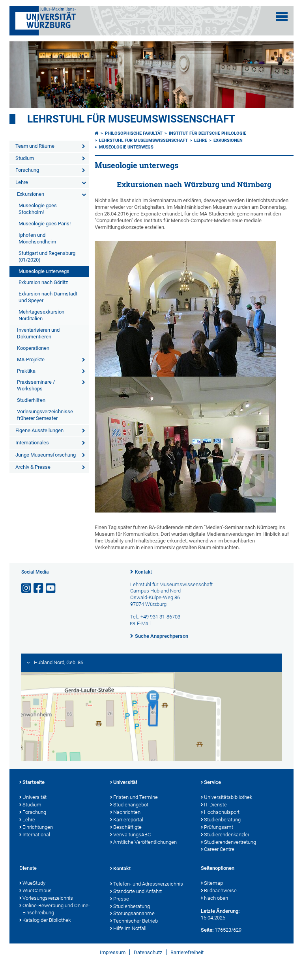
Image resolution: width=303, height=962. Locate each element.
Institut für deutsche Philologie (207, 133)
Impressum (112, 952)
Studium (24, 158)
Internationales (32, 443)
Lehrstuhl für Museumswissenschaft (131, 119)
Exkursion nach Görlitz (43, 282)
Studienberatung (222, 820)
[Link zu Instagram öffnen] (26, 588)
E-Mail (144, 623)
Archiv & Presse (32, 467)
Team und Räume (34, 146)
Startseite (33, 782)
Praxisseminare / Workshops (36, 385)
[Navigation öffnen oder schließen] (282, 16)
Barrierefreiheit (187, 952)
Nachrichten (126, 812)
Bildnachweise (220, 890)
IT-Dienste (215, 805)
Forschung (27, 170)
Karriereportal (128, 820)
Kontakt (143, 572)
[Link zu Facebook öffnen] (39, 588)
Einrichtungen (37, 827)
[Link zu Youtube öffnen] (51, 588)
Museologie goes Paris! (45, 224)
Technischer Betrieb (135, 921)
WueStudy (33, 883)
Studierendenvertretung (230, 842)
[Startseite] (97, 133)
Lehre (21, 182)
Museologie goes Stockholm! (38, 208)
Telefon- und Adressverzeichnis (148, 884)
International (36, 835)
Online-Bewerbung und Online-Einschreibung (56, 909)
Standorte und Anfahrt (137, 891)
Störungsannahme (134, 913)
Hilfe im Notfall (129, 928)
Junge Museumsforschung (45, 455)
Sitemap (213, 883)
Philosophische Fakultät (134, 133)
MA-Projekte (31, 359)
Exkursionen (30, 194)
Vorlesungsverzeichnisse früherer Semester (45, 415)
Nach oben (216, 898)
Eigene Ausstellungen (39, 430)
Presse (121, 899)
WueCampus (37, 890)
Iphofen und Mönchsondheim (37, 238)
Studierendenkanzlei (226, 835)
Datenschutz (148, 952)
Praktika (26, 371)
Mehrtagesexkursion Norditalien (41, 315)
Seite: (207, 930)
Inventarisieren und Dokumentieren (38, 333)
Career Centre (219, 849)
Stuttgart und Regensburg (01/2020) (47, 256)
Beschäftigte (127, 827)
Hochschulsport (221, 812)
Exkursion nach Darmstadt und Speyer (48, 297)
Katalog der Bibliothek (46, 920)
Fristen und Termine (135, 797)
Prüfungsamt (218, 827)
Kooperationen (33, 348)
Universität (34, 797)
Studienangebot (130, 805)
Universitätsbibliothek (228, 797)
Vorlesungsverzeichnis (47, 898)
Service (212, 782)
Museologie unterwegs (44, 271)
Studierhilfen (31, 400)
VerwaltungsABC (132, 835)
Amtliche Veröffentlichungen (145, 842)
